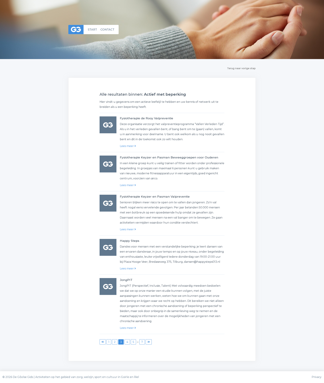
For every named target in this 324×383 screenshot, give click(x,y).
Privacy (316, 377)
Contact (107, 29)
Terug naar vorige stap (241, 68)
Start (92, 29)
